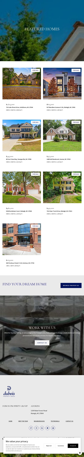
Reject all (48, 445)
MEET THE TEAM (23, 421)
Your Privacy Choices (42, 454)
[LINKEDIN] (42, 428)
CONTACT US (69, 421)
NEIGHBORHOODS (39, 421)
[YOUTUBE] (47, 428)
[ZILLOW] (53, 428)
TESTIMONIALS (55, 421)
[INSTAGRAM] (36, 428)
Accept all (73, 445)
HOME (10, 421)
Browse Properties (71, 285)
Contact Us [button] (42, 343)
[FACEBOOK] (31, 428)
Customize (61, 445)
